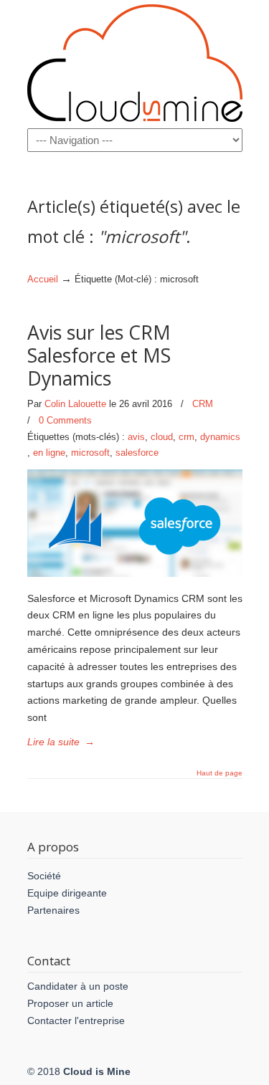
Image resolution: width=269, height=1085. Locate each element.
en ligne (49, 452)
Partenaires (53, 910)
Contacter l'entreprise (76, 1020)
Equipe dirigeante (67, 893)
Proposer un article (70, 1003)
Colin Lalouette (75, 403)
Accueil (42, 279)
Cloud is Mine (134, 63)
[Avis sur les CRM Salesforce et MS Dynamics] (134, 573)
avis (136, 436)
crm (186, 436)
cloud (162, 436)
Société (44, 875)
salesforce (137, 452)
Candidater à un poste (77, 986)
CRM (202, 403)
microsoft (90, 452)
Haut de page (219, 773)
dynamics (220, 436)
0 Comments (65, 420)
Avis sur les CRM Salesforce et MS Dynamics (99, 355)
